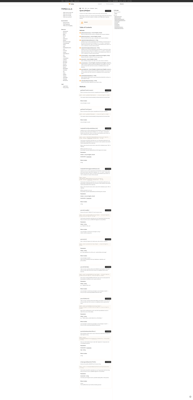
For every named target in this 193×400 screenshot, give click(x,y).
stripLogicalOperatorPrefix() (87, 80)
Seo (63, 71)
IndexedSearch (66, 53)
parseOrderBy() (84, 63)
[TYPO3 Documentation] (71, 4)
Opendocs (65, 61)
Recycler (64, 64)
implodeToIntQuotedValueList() (88, 40)
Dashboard (65, 38)
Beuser (64, 35)
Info (64, 55)
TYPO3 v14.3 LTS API (67, 14)
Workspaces (65, 80)
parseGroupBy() (84, 55)
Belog (64, 34)
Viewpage (65, 79)
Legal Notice (65, 86)
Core (64, 37)
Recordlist (65, 62)
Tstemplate (65, 77)
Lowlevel (65, 59)
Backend (65, 33)
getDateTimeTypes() (85, 36)
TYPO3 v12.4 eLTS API (67, 17)
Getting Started (66, 22)
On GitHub (109, 10)
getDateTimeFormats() (86, 32)
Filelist (64, 44)
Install (64, 56)
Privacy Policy (66, 87)
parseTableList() (84, 69)
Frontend (65, 50)
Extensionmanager (67, 41)
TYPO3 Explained (66, 24)
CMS (86, 8)
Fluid (64, 46)
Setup (64, 73)
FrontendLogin (66, 43)
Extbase (64, 40)
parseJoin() (83, 59)
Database (92, 8)
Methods (115, 13)
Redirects (65, 65)
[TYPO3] (80, 8)
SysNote (64, 74)
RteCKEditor (65, 68)
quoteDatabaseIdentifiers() (87, 75)
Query (96, 8)
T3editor (64, 76)
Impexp (64, 52)
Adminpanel (65, 31)
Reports (64, 67)
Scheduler (65, 70)
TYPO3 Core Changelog (67, 25)
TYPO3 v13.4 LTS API (67, 15)
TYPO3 (82, 8)
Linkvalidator (65, 58)
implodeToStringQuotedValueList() (88, 47)
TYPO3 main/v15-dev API (68, 12)
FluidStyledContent (67, 47)
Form (64, 49)
